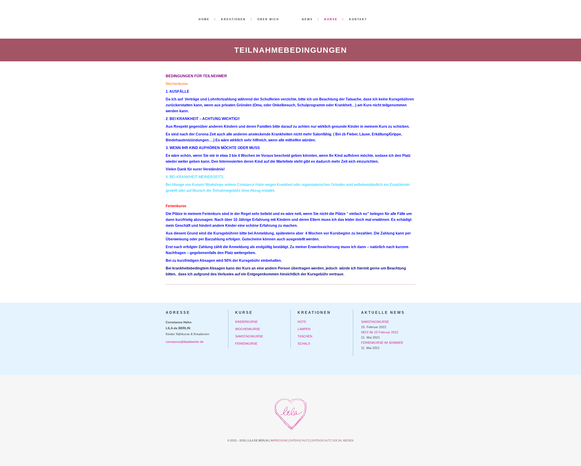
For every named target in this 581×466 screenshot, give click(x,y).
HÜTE (302, 322)
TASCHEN (305, 336)
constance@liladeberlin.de (185, 342)
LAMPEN (304, 329)
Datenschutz (299, 440)
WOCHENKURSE (247, 329)
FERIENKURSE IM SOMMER (382, 342)
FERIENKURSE (246, 343)
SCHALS (304, 343)
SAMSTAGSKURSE (249, 336)
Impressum (279, 440)
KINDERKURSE (246, 322)
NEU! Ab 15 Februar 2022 (379, 332)
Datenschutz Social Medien (332, 440)
